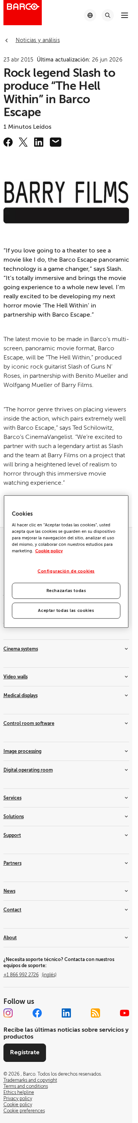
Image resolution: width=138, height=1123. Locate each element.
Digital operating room (28, 770)
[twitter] (23, 142)
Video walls (15, 677)
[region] (66, 561)
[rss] (95, 1013)
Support (12, 835)
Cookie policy (49, 551)
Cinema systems (20, 649)
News (9, 891)
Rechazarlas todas (66, 590)
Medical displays (20, 695)
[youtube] (124, 1013)
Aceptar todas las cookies (66, 610)
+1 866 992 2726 (29, 974)
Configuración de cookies (66, 571)
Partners (12, 863)
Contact (12, 910)
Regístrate (24, 1052)
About (10, 937)
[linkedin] (38, 142)
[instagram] (8, 1013)
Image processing (22, 751)
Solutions (13, 816)
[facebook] (8, 142)
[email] (55, 142)
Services (12, 798)
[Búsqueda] (108, 15)
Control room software (28, 723)
